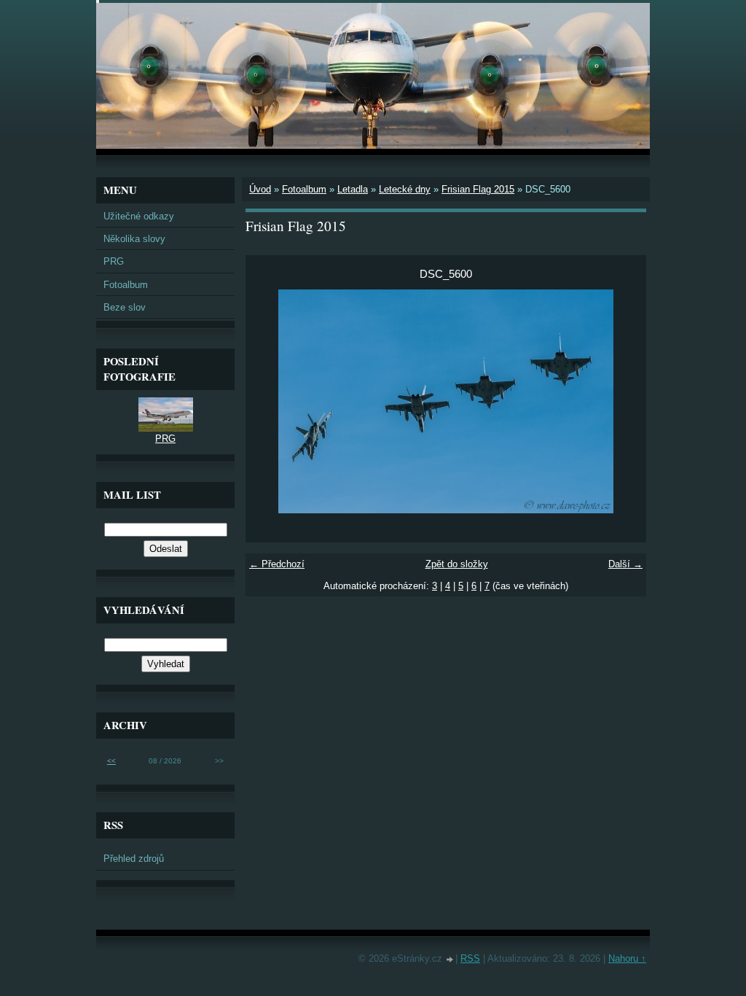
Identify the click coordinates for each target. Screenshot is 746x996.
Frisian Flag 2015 (477, 189)
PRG (113, 261)
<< (111, 761)
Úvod (260, 189)
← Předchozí (277, 564)
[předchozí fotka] (269, 401)
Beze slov (124, 307)
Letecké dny (405, 189)
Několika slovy (134, 238)
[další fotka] (622, 401)
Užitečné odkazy (138, 216)
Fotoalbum (304, 189)
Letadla (352, 189)
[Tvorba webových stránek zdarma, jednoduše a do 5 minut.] (450, 960)
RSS (470, 958)
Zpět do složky (456, 564)
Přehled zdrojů (133, 858)
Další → (625, 564)
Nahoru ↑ (627, 958)
